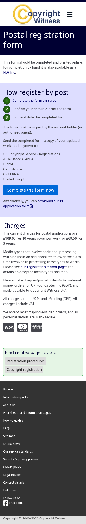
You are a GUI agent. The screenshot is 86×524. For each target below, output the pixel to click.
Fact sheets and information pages (27, 413)
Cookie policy (12, 467)
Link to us (9, 490)
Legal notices (12, 475)
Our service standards (18, 451)
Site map (9, 436)
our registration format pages (44, 267)
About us (9, 405)
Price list (9, 389)
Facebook (15, 503)
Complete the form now (30, 190)
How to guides (13, 420)
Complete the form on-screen (35, 100)
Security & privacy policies (20, 459)
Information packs (15, 397)
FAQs (6, 428)
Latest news (11, 444)
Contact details (13, 482)
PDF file (9, 72)
